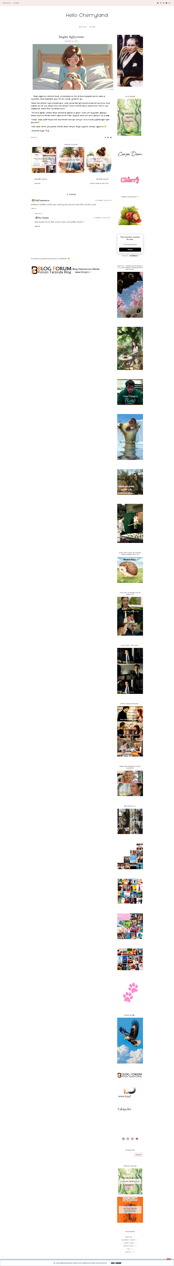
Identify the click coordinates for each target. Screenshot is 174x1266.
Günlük (34, 137)
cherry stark (129, 1243)
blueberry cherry (130, 1240)
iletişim (16, 3)
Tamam (118, 1263)
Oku (112, 1263)
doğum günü (129, 1246)
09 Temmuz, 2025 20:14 (103, 200)
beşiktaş (129, 1237)
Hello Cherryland (87, 15)
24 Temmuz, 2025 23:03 (102, 218)
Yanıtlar (38, 213)
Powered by (125, 256)
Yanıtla (33, 208)
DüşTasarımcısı (42, 200)
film (130, 1249)
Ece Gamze (43, 217)
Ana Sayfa (6, 3)
